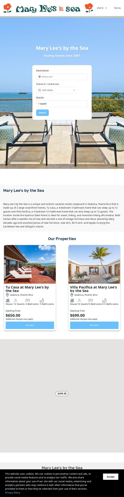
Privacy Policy (12, 492)
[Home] (48, 8)
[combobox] (102, 8)
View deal (29, 325)
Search (42, 112)
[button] (62, 393)
